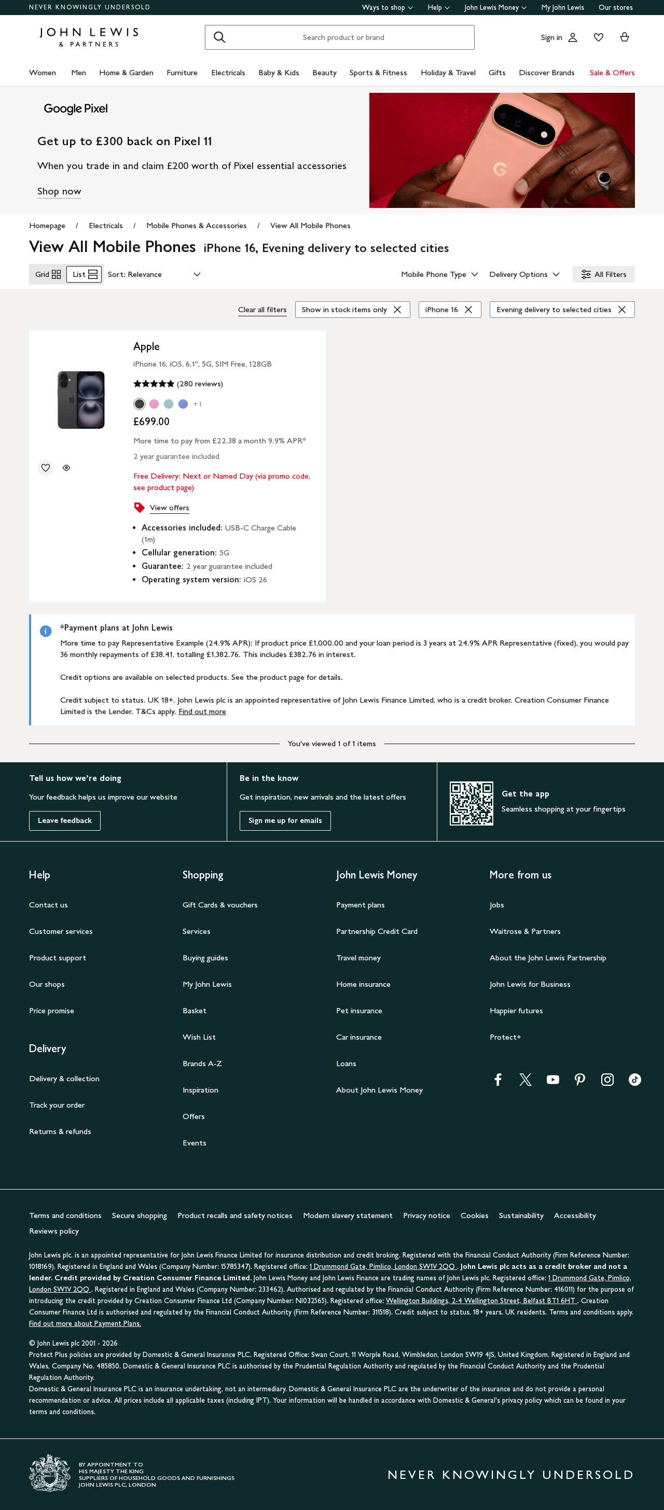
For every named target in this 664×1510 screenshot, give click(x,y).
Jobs (497, 905)
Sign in (551, 37)
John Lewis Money (492, 7)
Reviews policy (54, 1231)
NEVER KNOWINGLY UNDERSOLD (90, 7)
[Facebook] (498, 1083)
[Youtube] (553, 1083)
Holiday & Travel (448, 72)
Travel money (358, 957)
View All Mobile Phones (310, 225)
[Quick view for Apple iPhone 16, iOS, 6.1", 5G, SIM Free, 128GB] (66, 467)
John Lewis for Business (530, 984)
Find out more (202, 711)
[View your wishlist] (596, 37)
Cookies (475, 1215)
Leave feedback (65, 820)
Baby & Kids (278, 72)
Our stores (616, 7)
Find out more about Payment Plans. (85, 1323)
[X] (525, 1083)
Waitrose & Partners (525, 931)
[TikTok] (635, 1083)
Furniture (182, 72)
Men (78, 72)
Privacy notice (426, 1215)
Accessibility (575, 1215)
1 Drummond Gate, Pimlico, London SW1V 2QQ (383, 1266)
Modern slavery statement (348, 1215)
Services (197, 931)
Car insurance (359, 1037)
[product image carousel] (81, 397)
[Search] (219, 37)
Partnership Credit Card (377, 931)
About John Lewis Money (379, 1090)
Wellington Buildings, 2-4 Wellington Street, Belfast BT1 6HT (481, 1300)
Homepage (47, 225)
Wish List (199, 1037)
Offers (194, 1116)
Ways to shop (383, 7)
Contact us (48, 905)
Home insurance (363, 984)
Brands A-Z (202, 1063)
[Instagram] (607, 1083)
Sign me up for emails (285, 820)
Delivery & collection (64, 1078)
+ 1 (197, 404)
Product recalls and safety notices (235, 1215)
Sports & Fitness (378, 72)
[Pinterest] (580, 1083)
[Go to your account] (572, 37)
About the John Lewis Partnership (548, 957)
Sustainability (521, 1215)
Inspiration (200, 1090)
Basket (194, 1010)
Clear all (262, 309)
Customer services (61, 931)
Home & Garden (126, 72)
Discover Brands (547, 72)
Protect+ (505, 1037)
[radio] (139, 404)
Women (42, 72)
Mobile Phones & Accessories (196, 225)
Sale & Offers (612, 72)
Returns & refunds (60, 1131)
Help (435, 7)
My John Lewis (563, 7)
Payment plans (360, 905)
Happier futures (516, 1010)
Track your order (57, 1105)
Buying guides (205, 957)
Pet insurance (359, 1010)
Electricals (228, 72)
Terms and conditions (65, 1215)
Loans (346, 1063)
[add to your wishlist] (45, 467)
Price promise (51, 1010)
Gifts (497, 72)
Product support (57, 957)
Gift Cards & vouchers (220, 905)
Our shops (47, 984)
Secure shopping (139, 1215)
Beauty (324, 72)
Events (194, 1143)
